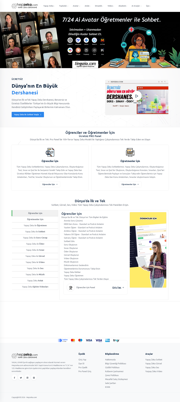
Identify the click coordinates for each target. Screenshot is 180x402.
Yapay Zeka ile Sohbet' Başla (26, 114)
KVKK (107, 387)
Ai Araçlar (136, 6)
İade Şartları (110, 383)
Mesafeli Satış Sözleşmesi (116, 379)
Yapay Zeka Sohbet (153, 360)
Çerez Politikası (112, 375)
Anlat (87, 6)
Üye (147, 6)
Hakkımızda (110, 360)
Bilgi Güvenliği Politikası (115, 363)
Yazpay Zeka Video (153, 371)
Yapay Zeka (48, 6)
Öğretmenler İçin (129, 184)
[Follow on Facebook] (14, 377)
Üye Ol (81, 363)
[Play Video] (137, 96)
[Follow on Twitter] (21, 377)
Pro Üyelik (82, 367)
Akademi (122, 6)
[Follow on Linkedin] (27, 377)
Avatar (76, 6)
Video (110, 6)
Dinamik (98, 6)
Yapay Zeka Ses (152, 367)
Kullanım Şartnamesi (114, 371)
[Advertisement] (85, 319)
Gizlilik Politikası (112, 367)
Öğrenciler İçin (48, 184)
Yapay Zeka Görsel (153, 363)
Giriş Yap (82, 360)
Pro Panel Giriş (84, 371)
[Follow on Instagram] (34, 377)
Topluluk (63, 6)
